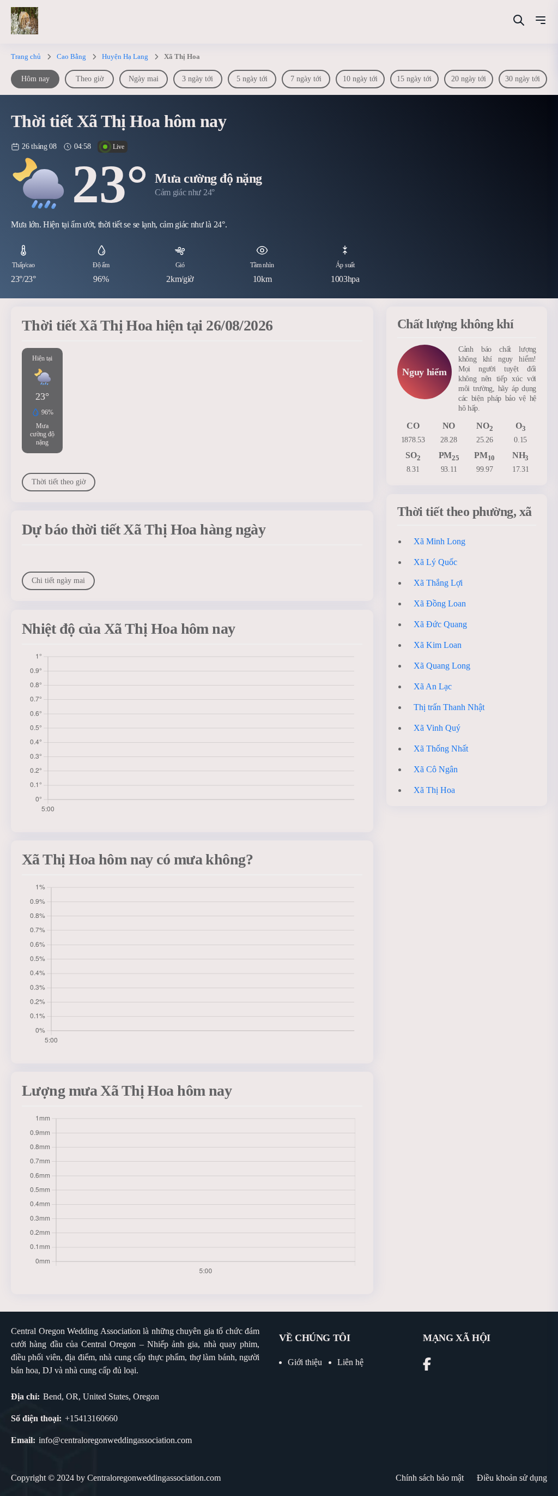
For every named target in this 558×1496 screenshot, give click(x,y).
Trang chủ (26, 56)
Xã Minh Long (439, 541)
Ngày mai (144, 79)
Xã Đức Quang (440, 624)
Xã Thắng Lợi (438, 582)
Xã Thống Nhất (441, 748)
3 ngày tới (197, 79)
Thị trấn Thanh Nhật (449, 707)
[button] (540, 22)
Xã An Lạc (433, 686)
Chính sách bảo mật (430, 1477)
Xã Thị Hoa (434, 790)
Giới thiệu (305, 1362)
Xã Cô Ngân (436, 769)
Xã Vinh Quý (437, 727)
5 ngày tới (252, 79)
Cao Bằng (71, 56)
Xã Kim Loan (438, 645)
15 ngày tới (414, 79)
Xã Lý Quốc (435, 562)
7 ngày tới (306, 79)
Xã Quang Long (442, 665)
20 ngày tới (468, 79)
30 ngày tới (522, 79)
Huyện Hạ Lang (125, 56)
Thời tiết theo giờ (59, 482)
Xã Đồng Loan (440, 603)
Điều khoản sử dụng (512, 1477)
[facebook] (427, 1366)
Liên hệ (350, 1362)
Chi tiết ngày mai (58, 580)
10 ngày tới (360, 79)
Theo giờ (90, 79)
